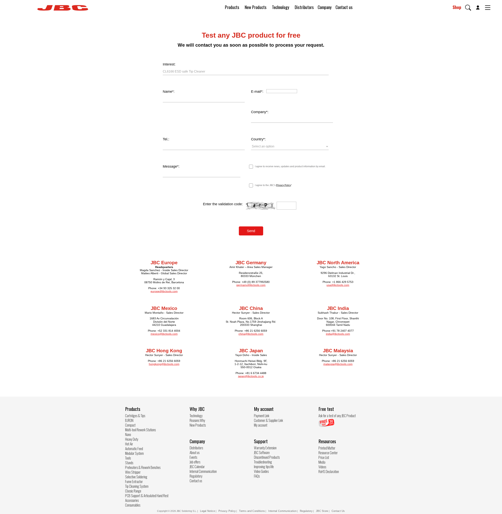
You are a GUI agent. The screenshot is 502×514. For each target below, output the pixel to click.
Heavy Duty (131, 439)
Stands (129, 462)
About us (194, 452)
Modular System (134, 453)
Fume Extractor (134, 481)
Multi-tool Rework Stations (140, 429)
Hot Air (129, 443)
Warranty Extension (265, 447)
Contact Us (338, 510)
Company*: (259, 112)
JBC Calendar (197, 466)
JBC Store (322, 510)
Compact (130, 425)
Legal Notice (208, 510)
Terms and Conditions (252, 510)
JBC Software (262, 452)
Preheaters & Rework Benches (142, 467)
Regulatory (196, 476)
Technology (280, 7)
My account (260, 425)
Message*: (171, 166)
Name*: (169, 92)
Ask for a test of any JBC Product (337, 415)
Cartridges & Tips (135, 415)
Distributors (304, 7)
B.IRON (129, 420)
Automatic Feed (134, 448)
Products (232, 7)
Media (321, 462)
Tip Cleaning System (136, 486)
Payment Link (261, 415)
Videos (322, 466)
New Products (255, 7)
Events (193, 457)
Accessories (132, 500)
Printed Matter (326, 447)
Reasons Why (197, 420)
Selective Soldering (136, 476)
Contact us (344, 7)
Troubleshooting (263, 461)
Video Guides (261, 471)
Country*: (258, 139)
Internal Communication (203, 471)
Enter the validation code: (223, 204)
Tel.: (166, 139)
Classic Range (133, 490)
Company (325, 7)
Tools (128, 457)
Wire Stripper (133, 472)
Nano (128, 434)
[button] (468, 8)
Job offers (195, 461)
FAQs (257, 476)
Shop (457, 7)
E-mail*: (257, 92)
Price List (323, 457)
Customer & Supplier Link (268, 420)
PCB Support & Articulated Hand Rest (146, 495)
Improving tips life (264, 466)
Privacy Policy (283, 185)
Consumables (132, 505)
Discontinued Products (267, 457)
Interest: (169, 64)
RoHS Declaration (328, 471)
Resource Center (328, 452)
